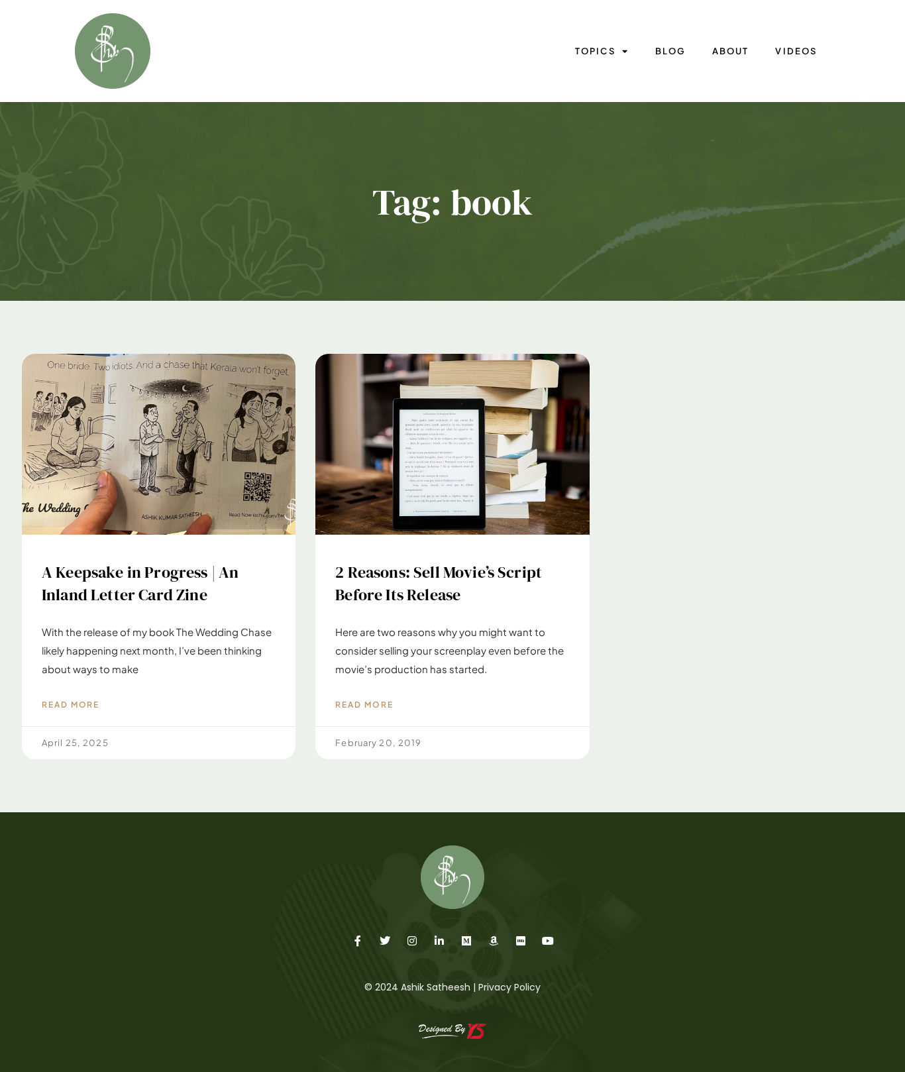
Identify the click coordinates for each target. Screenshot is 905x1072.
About (730, 51)
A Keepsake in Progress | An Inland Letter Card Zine (140, 583)
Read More (70, 705)
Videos (795, 51)
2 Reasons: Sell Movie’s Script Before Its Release (438, 583)
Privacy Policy (509, 987)
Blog (670, 51)
